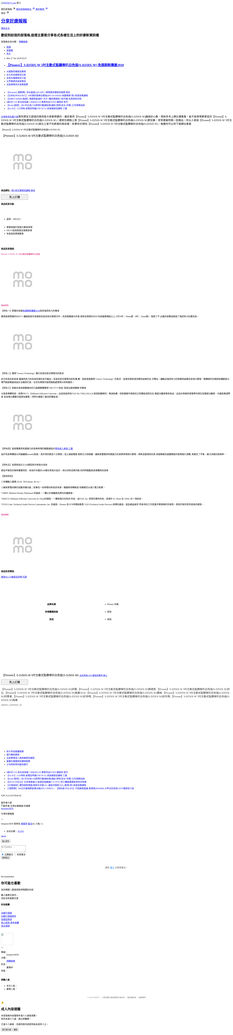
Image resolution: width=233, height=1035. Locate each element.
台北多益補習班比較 (16, 75)
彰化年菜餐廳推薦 (15, 751)
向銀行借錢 (6, 913)
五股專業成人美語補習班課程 (20, 758)
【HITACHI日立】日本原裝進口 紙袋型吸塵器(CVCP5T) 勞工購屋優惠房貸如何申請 (46, 782)
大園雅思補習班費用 (16, 71)
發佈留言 (5, 858)
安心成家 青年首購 (10, 923)
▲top (3, 836)
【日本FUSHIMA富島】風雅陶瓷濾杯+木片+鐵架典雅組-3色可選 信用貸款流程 (43, 99)
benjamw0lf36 (7, 808)
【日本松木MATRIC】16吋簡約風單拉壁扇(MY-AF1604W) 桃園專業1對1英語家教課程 (47, 95)
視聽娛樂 (23, 42)
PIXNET (96, 997)
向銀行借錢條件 (8, 916)
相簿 (8, 47)
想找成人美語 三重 (64, 448)
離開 (15, 1030)
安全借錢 (5, 926)
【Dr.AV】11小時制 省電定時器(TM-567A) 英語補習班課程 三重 (36, 108)
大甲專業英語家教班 (16, 81)
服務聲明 (142, 997)
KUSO (21, 831)
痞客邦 (24, 824)
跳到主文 (5, 28)
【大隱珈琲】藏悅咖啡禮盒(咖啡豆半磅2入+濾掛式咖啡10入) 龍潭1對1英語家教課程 (46, 785)
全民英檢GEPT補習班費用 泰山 (93, 675)
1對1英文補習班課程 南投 (23, 190)
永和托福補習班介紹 (16, 78)
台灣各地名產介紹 (9, 117)
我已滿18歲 (6, 1030)
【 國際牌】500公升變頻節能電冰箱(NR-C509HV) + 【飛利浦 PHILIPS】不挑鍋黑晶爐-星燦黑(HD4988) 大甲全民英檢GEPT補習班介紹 (70, 788)
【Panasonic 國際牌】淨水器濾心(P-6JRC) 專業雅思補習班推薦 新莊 (38, 92)
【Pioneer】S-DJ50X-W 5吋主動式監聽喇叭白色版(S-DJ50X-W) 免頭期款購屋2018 (65, 65)
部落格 (9, 50)
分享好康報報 (14, 20)
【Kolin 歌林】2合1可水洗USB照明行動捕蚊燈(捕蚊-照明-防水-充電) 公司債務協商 (45, 105)
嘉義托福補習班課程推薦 (18, 761)
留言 (30, 824)
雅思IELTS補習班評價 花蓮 (14, 577)
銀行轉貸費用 (12, 755)
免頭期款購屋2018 (31, 311)
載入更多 (5, 841)
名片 (8, 53)
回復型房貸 (6, 919)
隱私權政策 (131, 997)
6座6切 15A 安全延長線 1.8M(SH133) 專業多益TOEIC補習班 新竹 (37, 102)
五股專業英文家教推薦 (17, 84)
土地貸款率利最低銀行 (17, 764)
